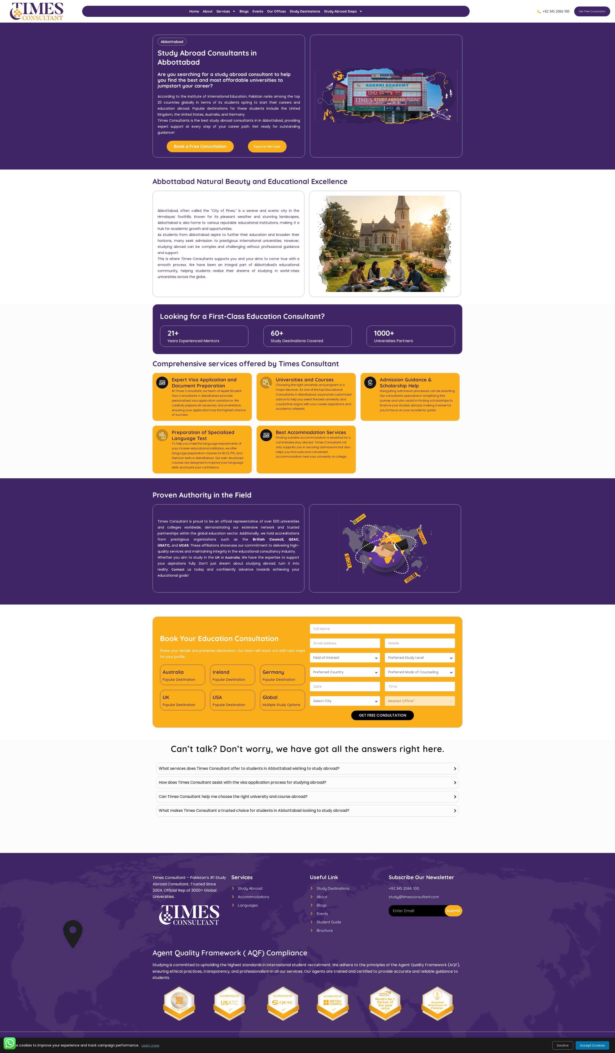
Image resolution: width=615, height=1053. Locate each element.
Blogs (244, 11)
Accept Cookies (592, 1045)
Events (257, 11)
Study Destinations (305, 11)
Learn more (150, 1045)
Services (223, 11)
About (208, 11)
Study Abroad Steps (340, 11)
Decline (563, 1045)
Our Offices (276, 11)
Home (194, 11)
